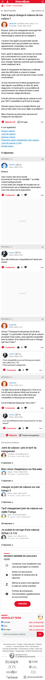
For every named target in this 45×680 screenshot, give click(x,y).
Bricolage (6, 629)
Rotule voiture (7, 146)
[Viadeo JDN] (33, 672)
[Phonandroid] (33, 677)
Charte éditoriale (29, 644)
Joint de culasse (8, 134)
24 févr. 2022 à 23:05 (24, 26)
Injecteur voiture (8, 137)
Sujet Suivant (37, 11)
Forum (8, 6)
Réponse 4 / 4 (6, 377)
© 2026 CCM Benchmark (34, 651)
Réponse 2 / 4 (6, 247)
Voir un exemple (36, 622)
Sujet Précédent (10, 11)
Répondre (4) (10, 122)
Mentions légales (8, 651)
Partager (24, 122)
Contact (9, 646)
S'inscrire (22, 604)
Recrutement (34, 646)
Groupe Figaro (20, 651)
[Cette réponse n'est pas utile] (25, 195)
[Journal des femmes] (11, 662)
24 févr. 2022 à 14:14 (15, 385)
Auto (5, 626)
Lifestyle (6, 622)
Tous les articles (18, 646)
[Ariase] (11, 677)
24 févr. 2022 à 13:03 (15, 255)
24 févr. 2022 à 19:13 (15, 167)
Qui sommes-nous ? (9, 644)
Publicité (39, 644)
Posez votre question (30, 435)
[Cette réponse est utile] (18, 195)
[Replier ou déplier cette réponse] (42, 159)
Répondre (13, 435)
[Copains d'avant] (11, 672)
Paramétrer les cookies (26, 649)
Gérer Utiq (39, 649)
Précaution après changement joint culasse (20, 140)
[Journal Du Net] (11, 667)
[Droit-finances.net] (33, 667)
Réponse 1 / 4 (6, 159)
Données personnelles (10, 649)
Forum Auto (17, 6)
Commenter (10, 195)
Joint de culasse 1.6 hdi (11, 143)
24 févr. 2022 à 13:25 (15, 356)
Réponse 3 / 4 (6, 319)
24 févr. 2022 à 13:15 (15, 327)
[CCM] (33, 662)
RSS (27, 646)
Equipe (20, 644)
